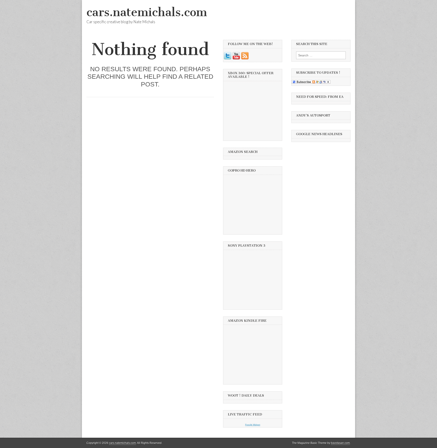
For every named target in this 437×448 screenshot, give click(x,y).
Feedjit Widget (252, 424)
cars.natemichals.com (146, 12)
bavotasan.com (340, 443)
